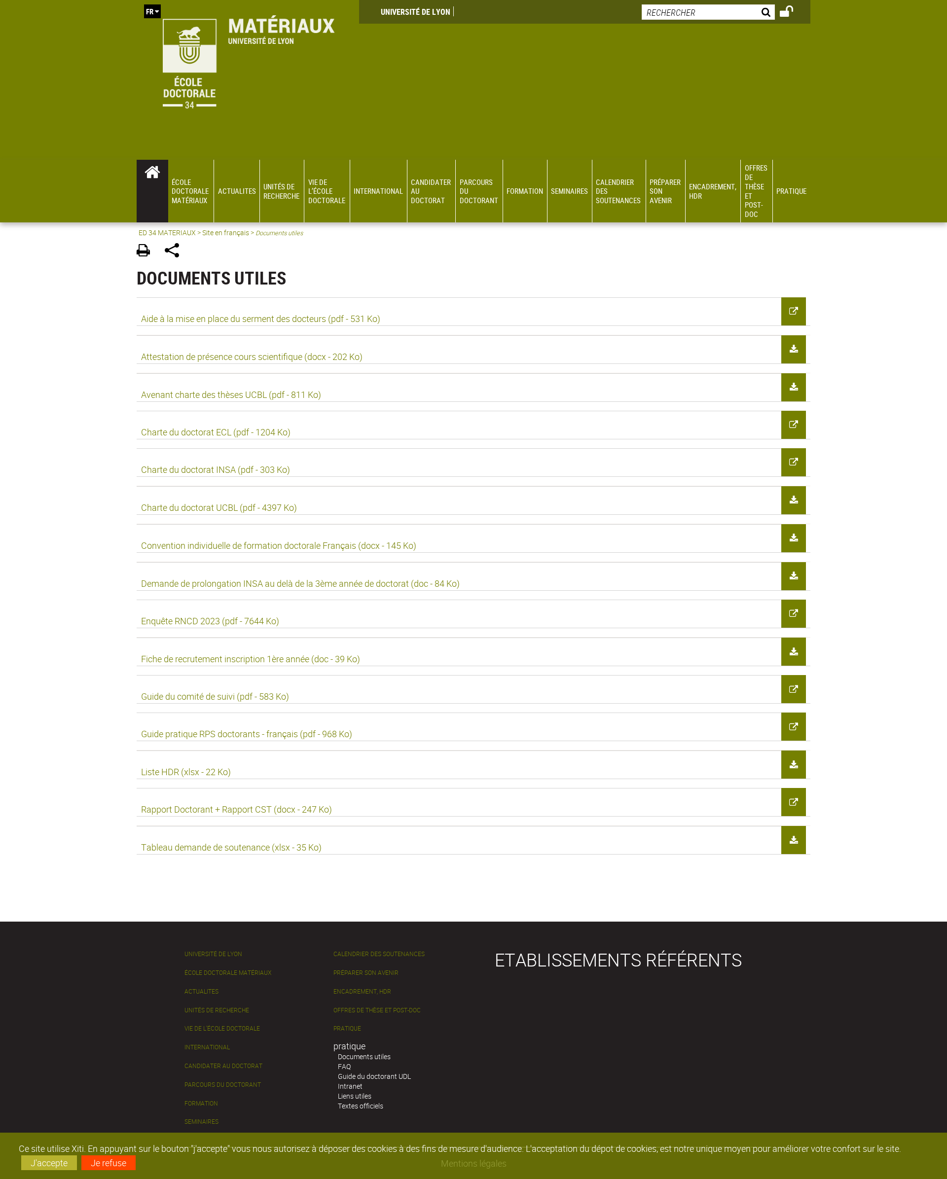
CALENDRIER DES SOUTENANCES (379, 954)
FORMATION (201, 1103)
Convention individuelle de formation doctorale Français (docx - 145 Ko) (278, 545)
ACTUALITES (201, 991)
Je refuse (108, 1163)
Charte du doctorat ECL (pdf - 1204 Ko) (216, 432)
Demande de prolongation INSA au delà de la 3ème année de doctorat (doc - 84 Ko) (300, 583)
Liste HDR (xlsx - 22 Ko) (186, 772)
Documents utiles (364, 1056)
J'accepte (49, 1163)
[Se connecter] (792, 12)
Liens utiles (354, 1096)
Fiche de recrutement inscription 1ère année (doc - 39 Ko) (250, 659)
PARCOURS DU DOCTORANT (222, 1084)
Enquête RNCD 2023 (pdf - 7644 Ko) (210, 621)
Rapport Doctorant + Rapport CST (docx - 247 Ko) (236, 809)
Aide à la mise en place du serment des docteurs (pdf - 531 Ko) (260, 318)
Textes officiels (360, 1105)
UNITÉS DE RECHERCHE (216, 1010)
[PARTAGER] (175, 252)
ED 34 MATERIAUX (167, 232)
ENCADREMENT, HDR (362, 991)
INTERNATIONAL (207, 1047)
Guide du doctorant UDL (374, 1076)
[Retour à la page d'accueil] (248, 60)
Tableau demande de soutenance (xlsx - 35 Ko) (231, 847)
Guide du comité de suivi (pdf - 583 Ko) (215, 696)
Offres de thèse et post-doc (377, 1010)
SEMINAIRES (201, 1121)
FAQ (344, 1066)
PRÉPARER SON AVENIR (366, 972)
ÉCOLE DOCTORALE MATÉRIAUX (227, 972)
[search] (708, 12)
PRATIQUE (347, 1028)
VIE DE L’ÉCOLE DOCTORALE (222, 1028)
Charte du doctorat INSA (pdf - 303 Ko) (215, 469)
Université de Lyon (415, 11)
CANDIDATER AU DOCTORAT (223, 1066)
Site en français (225, 232)
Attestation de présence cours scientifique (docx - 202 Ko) (252, 356)
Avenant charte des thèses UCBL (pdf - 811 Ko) (231, 394)
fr (149, 11)
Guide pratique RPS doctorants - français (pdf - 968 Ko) (246, 734)
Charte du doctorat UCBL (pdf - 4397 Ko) (219, 507)
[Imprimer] (147, 252)
